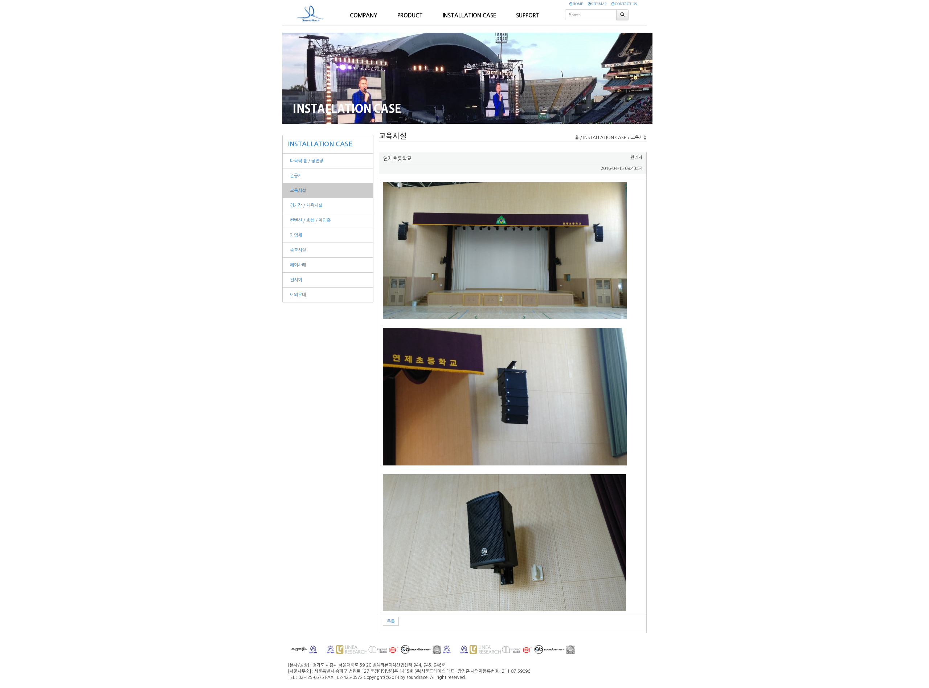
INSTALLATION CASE (320, 144)
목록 (391, 621)
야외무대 (298, 295)
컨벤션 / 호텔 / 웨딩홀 (310, 220)
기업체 (296, 235)
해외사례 (298, 265)
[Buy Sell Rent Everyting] (311, 9)
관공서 (296, 176)
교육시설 (298, 190)
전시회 (296, 280)
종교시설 (298, 250)
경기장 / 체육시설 (306, 205)
